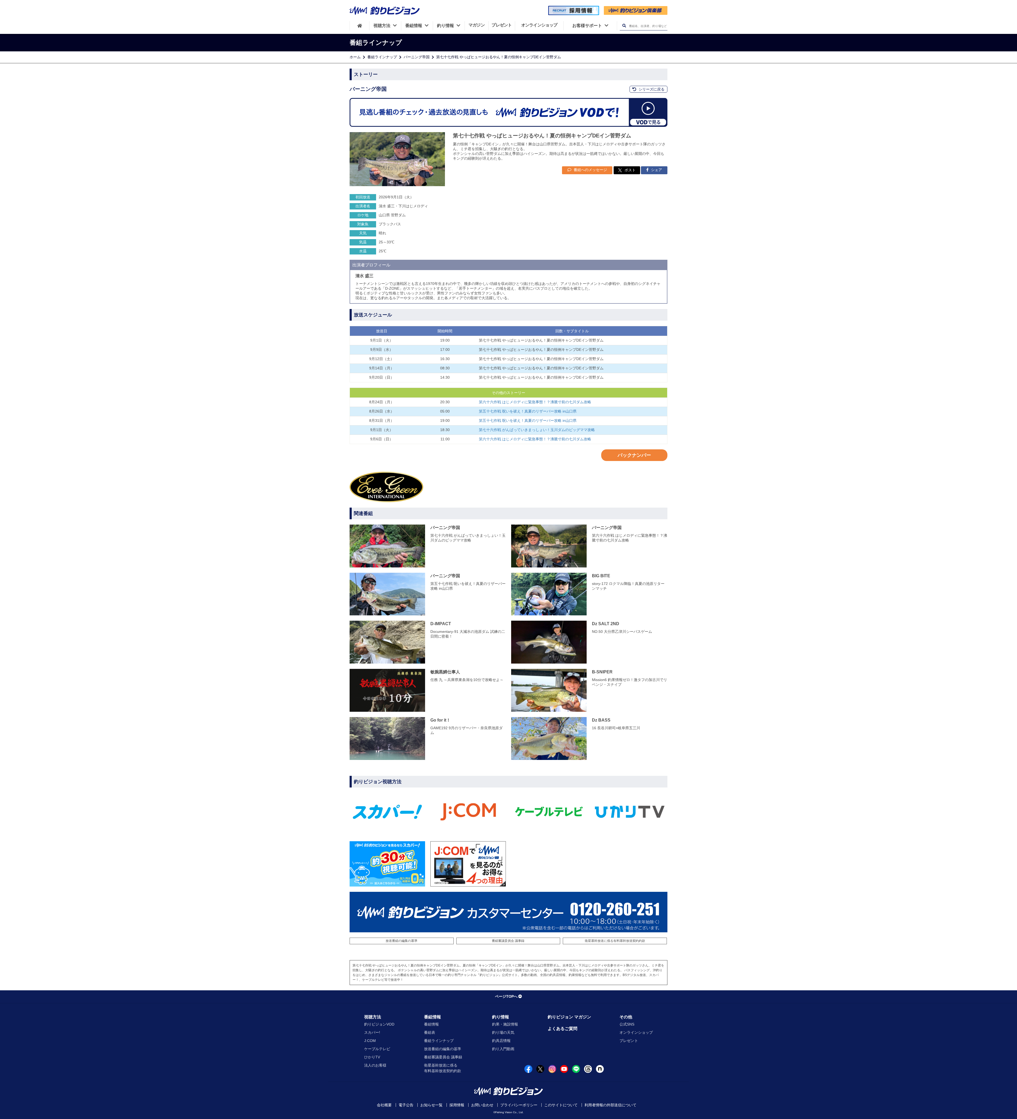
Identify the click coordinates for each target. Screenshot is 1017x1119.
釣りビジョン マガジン (569, 1017)
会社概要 (384, 1105)
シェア (656, 170)
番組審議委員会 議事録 (508, 941)
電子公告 (406, 1105)
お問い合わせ (482, 1105)
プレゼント (628, 1041)
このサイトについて (561, 1105)
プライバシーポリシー (518, 1105)
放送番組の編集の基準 (401, 941)
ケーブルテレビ (377, 1049)
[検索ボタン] (624, 25)
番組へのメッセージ (590, 170)
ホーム (355, 57)
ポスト (630, 170)
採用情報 (456, 1105)
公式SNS (626, 1024)
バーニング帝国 (417, 57)
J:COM (370, 1041)
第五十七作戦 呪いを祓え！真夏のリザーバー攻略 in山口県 (528, 411)
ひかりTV (372, 1057)
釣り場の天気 (503, 1032)
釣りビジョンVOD (379, 1024)
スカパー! (372, 1032)
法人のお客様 (375, 1065)
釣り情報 (500, 1017)
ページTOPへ (506, 996)
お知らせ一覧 (431, 1105)
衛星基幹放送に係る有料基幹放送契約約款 (615, 941)
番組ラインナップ (382, 57)
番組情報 (432, 1017)
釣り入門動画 (503, 1049)
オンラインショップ (636, 1032)
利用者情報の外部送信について (610, 1105)
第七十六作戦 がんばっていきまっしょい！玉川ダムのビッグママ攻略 (537, 430)
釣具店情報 (501, 1041)
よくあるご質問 (562, 1028)
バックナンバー (634, 455)
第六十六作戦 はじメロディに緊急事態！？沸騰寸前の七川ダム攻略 (535, 402)
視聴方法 (372, 1017)
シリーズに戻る (650, 89)
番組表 (429, 1032)
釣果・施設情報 (505, 1024)
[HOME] (359, 25)
